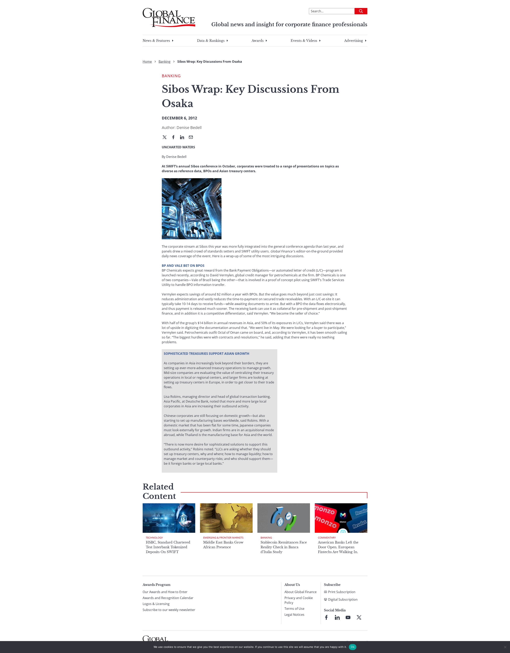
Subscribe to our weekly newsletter (169, 610)
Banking (165, 61)
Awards (258, 41)
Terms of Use (294, 608)
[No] (505, 647)
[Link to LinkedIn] (337, 617)
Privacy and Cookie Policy (298, 600)
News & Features (156, 41)
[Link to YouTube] (348, 617)
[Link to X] (359, 617)
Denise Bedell (189, 127)
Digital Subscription (343, 599)
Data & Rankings (211, 41)
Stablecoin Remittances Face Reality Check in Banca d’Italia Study (284, 547)
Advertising (353, 41)
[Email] (192, 138)
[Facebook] (175, 137)
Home (147, 61)
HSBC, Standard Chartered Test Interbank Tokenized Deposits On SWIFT (168, 547)
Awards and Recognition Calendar (168, 598)
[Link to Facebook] (326, 617)
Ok (352, 646)
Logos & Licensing (156, 604)
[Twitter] (166, 137)
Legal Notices (294, 614)
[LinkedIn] (183, 137)
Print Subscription (341, 592)
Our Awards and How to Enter (165, 592)
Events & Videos (304, 41)
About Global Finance (300, 592)
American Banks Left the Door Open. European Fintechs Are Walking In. (338, 547)
